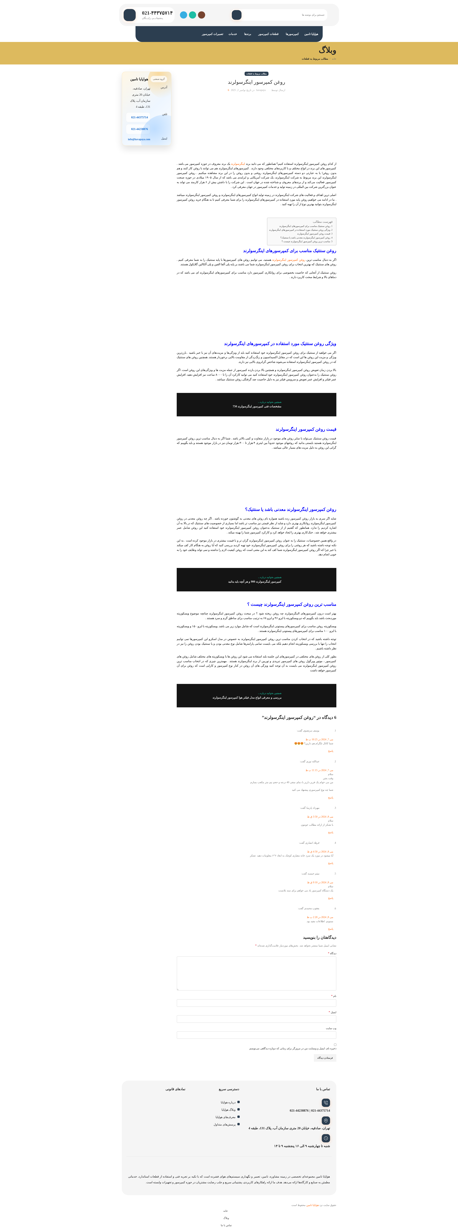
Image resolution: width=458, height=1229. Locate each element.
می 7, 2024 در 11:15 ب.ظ (319, 770)
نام (333, 995)
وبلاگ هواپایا (229, 1109)
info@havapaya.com (139, 139)
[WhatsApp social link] (192, 15)
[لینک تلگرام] (183, 15)
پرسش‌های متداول (225, 1124)
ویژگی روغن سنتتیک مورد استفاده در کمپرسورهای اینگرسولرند (299, 230)
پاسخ (330, 751)
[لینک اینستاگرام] (201, 15)
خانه (334, 58)
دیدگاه (332, 953)
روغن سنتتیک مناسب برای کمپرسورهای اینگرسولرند (304, 226)
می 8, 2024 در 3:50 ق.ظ (320, 816)
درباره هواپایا (228, 1102)
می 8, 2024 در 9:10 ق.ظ (320, 882)
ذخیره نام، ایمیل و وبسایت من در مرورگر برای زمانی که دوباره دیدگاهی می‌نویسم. (292, 1048)
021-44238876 (139, 129)
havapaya (261, 90)
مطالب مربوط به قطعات (315, 58)
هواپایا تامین (312, 1205)
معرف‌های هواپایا (226, 1117)
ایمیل (332, 1012)
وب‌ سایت (331, 1028)
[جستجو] (237, 15)
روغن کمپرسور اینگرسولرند (288, 259)
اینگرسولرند (238, 163)
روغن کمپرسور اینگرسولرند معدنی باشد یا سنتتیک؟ (305, 237)
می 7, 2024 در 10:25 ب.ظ (319, 739)
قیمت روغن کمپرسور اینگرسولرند (313, 233)
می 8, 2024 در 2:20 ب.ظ (320, 917)
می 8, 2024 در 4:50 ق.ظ (320, 851)
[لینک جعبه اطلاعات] (148, 15)
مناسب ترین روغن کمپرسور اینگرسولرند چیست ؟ (306, 241)
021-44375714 (139, 117)
